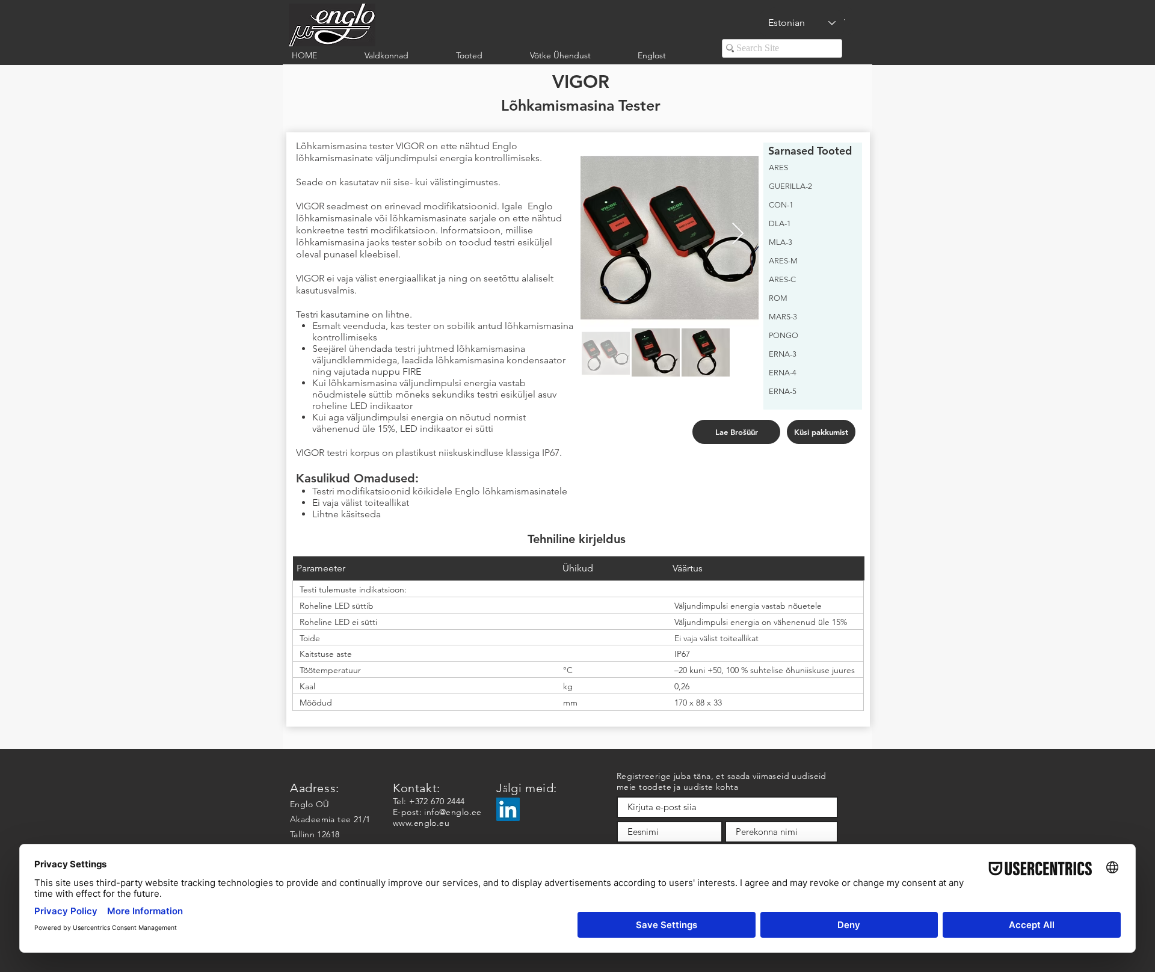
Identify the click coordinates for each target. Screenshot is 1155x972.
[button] (401, 55)
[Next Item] (738, 234)
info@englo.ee (452, 812)
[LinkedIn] (508, 809)
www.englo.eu (421, 822)
